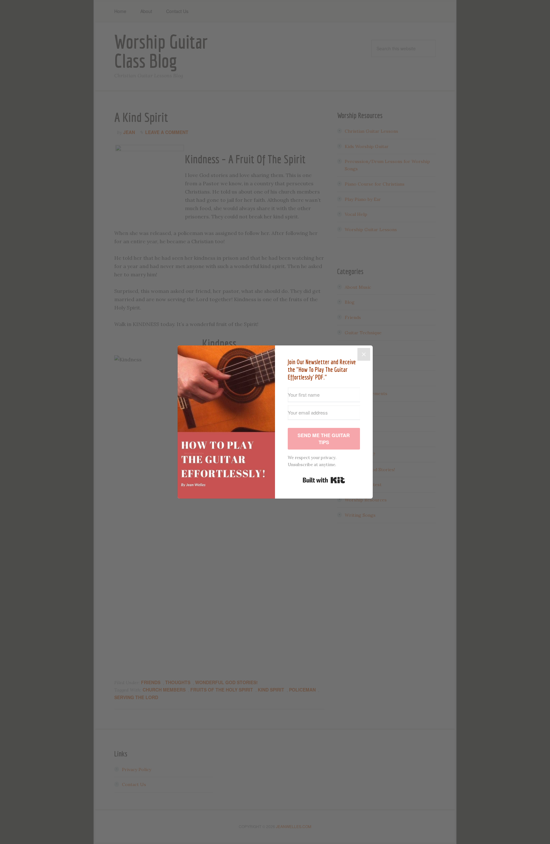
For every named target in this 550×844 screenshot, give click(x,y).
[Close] (363, 354)
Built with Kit (324, 480)
